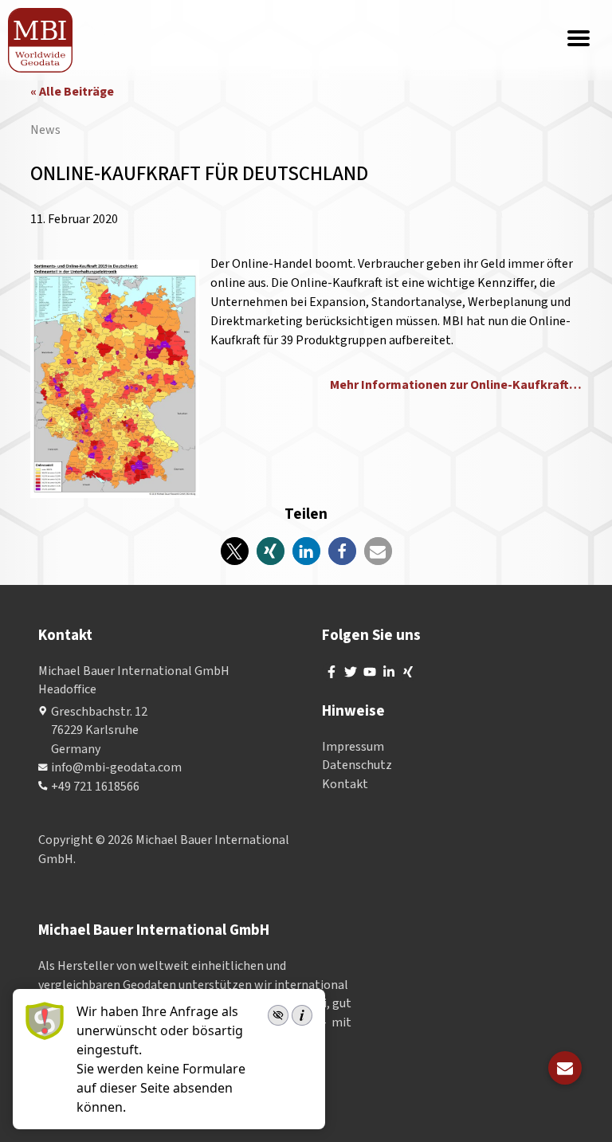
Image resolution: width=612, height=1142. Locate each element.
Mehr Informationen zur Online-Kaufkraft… (456, 385)
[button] (235, 551)
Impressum (353, 746)
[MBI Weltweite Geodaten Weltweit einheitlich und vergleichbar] (41, 40)
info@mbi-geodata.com (116, 767)
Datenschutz (357, 765)
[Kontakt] (565, 1068)
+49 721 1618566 (95, 786)
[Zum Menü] (578, 40)
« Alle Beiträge (72, 91)
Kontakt (345, 784)
